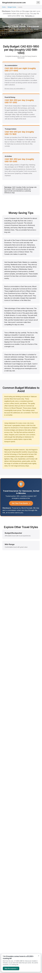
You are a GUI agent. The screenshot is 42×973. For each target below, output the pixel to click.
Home (4, 7)
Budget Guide (12, 7)
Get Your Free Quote (21, 503)
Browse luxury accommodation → (15, 88)
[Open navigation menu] (38, 2)
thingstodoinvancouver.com (14, 3)
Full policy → (29, 16)
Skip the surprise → (11, 968)
